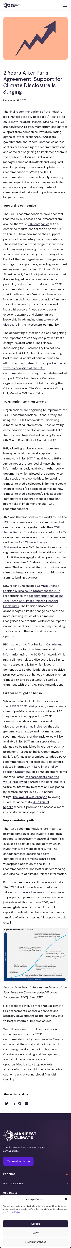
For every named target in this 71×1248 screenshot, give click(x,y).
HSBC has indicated (33, 727)
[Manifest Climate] (19, 1135)
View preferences (35, 1242)
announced (51, 274)
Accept (35, 1223)
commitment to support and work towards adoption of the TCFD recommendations (35, 368)
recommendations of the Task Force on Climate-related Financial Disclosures (33, 601)
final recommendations (25, 112)
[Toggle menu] (65, 5)
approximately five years (27, 892)
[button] (66, 1199)
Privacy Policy (13, 1212)
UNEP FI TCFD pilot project (27, 706)
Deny (36, 1233)
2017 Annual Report (39, 458)
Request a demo (18, 1161)
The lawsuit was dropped (30, 797)
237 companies (38, 224)
